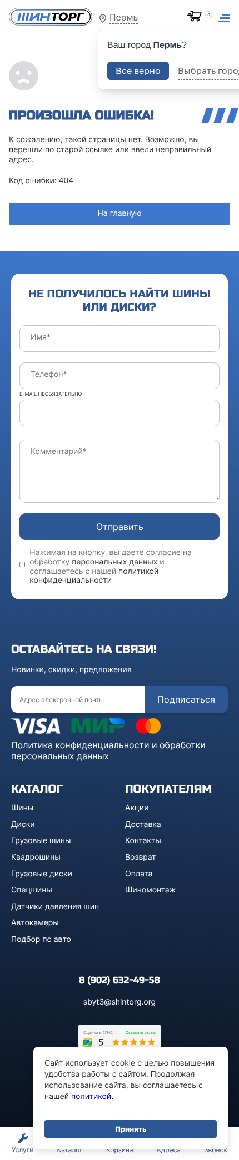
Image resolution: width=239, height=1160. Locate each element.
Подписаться (186, 699)
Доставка (143, 824)
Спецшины (31, 890)
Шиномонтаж (150, 890)
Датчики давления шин (55, 906)
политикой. (92, 1096)
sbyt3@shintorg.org (119, 1002)
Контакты (143, 840)
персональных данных (114, 562)
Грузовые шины (41, 840)
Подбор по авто (41, 939)
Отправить (119, 526)
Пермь (123, 17)
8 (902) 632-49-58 (119, 980)
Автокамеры (35, 922)
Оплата (138, 874)
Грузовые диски (41, 874)
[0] (196, 17)
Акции (137, 808)
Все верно (138, 70)
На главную (119, 213)
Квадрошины (36, 857)
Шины (22, 808)
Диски (23, 824)
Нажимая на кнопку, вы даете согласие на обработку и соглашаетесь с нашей (110, 566)
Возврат (140, 857)
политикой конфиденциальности (93, 576)
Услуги (22, 1150)
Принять (130, 1128)
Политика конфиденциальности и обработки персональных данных (108, 750)
